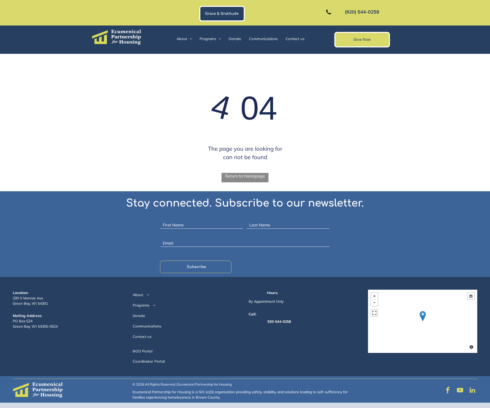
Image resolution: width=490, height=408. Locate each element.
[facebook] (448, 390)
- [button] (374, 302)
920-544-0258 (279, 321)
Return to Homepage (245, 175)
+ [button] (374, 296)
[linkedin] (472, 390)
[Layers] (471, 296)
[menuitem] (184, 39)
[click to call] (329, 16)
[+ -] (422, 321)
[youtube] (460, 390)
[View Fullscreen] (374, 313)
